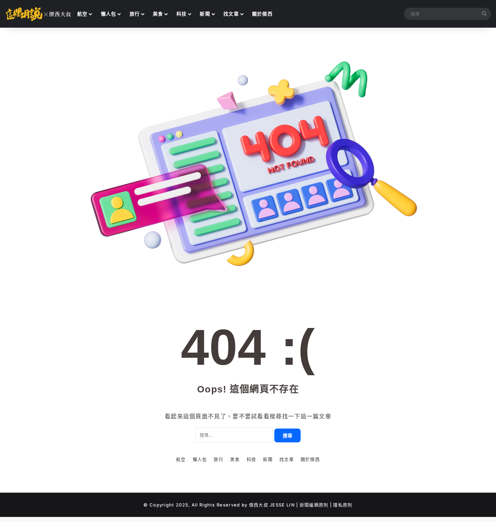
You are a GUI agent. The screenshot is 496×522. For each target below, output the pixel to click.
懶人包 (108, 14)
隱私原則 (342, 504)
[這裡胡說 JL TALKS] (39, 14)
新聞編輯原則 (314, 504)
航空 (82, 14)
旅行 (135, 14)
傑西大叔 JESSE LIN (272, 504)
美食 (158, 14)
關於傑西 (262, 14)
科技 (181, 14)
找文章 (231, 14)
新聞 (205, 14)
